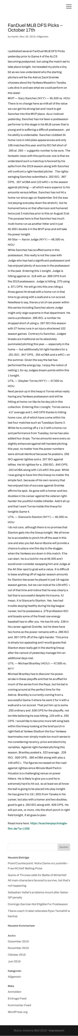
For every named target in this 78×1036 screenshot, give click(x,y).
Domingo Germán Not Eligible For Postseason (38, 904)
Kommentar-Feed (19, 1005)
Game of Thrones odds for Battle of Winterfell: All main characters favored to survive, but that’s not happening (39, 880)
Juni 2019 (14, 961)
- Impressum (55, 1030)
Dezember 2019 (18, 941)
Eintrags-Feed (17, 998)
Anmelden (14, 991)
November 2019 (18, 948)
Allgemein (42, 36)
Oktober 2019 (17, 954)
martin (14, 36)
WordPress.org (18, 1011)
